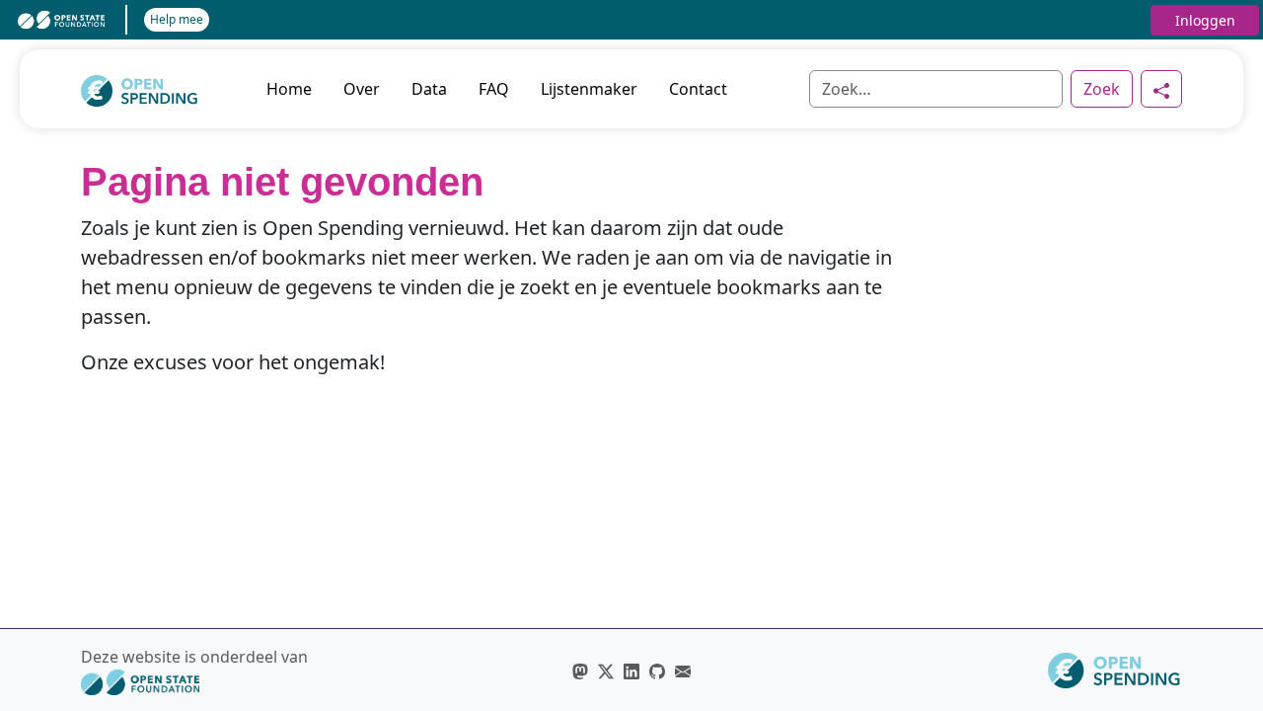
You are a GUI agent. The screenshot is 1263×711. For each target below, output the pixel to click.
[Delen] (1161, 89)
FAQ (494, 89)
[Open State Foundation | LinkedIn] (631, 670)
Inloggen (1205, 20)
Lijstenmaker (589, 89)
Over (361, 89)
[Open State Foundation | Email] (683, 670)
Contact (698, 89)
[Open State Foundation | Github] (657, 670)
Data (429, 89)
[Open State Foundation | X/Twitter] (606, 670)
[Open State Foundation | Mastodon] (580, 670)
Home (289, 89)
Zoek (1101, 89)
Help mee (176, 19)
